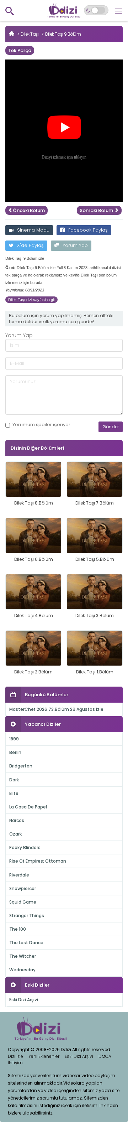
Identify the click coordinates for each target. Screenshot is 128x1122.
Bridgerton (20, 766)
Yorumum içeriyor (41, 425)
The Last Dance (26, 943)
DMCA (104, 1056)
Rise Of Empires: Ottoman (37, 861)
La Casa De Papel (28, 807)
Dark (14, 780)
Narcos (16, 820)
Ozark (15, 834)
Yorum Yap (75, 245)
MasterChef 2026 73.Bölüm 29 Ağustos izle (56, 709)
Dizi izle (15, 1056)
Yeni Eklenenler (43, 1056)
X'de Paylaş (30, 245)
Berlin (15, 752)
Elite (13, 793)
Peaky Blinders (25, 847)
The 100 (17, 929)
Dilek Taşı (29, 34)
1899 (14, 739)
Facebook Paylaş (88, 230)
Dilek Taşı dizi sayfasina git (31, 300)
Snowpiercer (22, 888)
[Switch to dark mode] (96, 10)
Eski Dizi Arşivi (23, 1000)
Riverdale (19, 875)
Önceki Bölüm (29, 210)
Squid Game (22, 902)
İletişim (15, 1063)
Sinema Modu (33, 230)
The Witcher (22, 956)
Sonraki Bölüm (97, 210)
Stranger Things (26, 915)
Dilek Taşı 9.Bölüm (63, 34)
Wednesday (22, 970)
